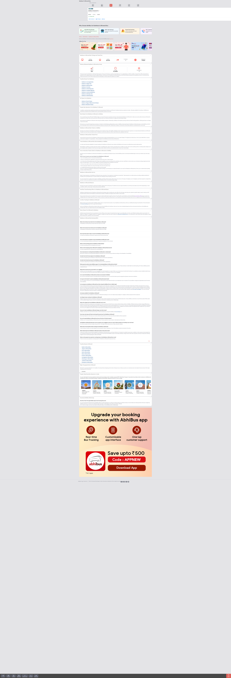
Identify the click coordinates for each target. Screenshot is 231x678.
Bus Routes (85, 36)
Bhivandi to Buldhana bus (123, 214)
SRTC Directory (117, 378)
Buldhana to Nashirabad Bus (87, 95)
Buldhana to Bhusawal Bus (87, 85)
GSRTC (127, 391)
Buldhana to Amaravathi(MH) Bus (88, 92)
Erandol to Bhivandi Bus (86, 355)
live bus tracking (85, 203)
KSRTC (105, 391)
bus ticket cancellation (137, 289)
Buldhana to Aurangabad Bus (87, 81)
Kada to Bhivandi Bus (86, 352)
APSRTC (84, 390)
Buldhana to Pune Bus (86, 87)
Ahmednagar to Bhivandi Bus (87, 358)
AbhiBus (79, 481)
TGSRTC (95, 391)
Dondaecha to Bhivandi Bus (87, 362)
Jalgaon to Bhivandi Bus (86, 348)
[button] (93, 5)
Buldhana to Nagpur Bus (86, 83)
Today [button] (90, 2)
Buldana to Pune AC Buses (87, 101)
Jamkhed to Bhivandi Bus (87, 360)
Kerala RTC (117, 391)
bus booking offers (138, 195)
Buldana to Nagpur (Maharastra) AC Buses (90, 102)
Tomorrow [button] (94, 2)
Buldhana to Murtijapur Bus (87, 93)
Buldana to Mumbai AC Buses (87, 104)
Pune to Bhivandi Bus (86, 350)
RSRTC (137, 391)
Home (80, 36)
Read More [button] (111, 38)
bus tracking (117, 311)
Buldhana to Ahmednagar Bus (88, 88)
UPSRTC (149, 390)
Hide (149, 341)
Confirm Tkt (85, 481)
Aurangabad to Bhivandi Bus (87, 357)
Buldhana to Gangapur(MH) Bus (88, 90)
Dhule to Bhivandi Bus (86, 353)
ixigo (82, 481)
